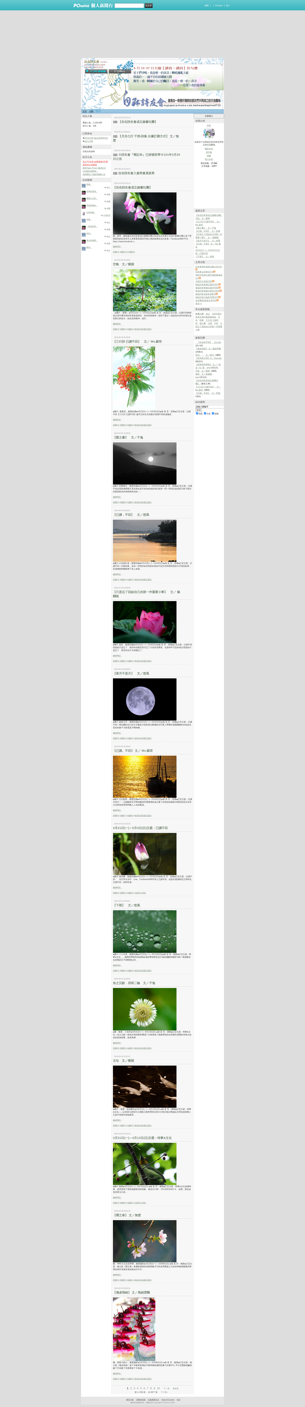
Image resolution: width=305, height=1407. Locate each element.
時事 (202, 320)
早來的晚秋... (91, 205)
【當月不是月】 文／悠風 (131, 673)
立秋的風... (90, 212)
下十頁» (164, 1392)
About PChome (168, 1400)
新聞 (206, 5)
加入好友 (209, 159)
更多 (198, 303)
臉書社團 (199, 314)
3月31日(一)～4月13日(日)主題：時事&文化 (142, 1138)
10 (158, 1388)
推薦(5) (123, 329)
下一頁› (167, 1388)
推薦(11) (123, 252)
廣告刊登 (130, 1400)
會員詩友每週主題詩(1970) (207, 291)
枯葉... (89, 219)
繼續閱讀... (117, 247)
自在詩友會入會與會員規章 (136, 173)
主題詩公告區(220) (203, 281)
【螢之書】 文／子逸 (128, 437)
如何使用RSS (101, 138)
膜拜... (89, 247)
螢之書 (203, 323)
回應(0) (116, 502)
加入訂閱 (89, 141)
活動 (91, 111)
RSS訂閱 (89, 138)
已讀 (210, 323)
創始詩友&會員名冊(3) (205, 294)
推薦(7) (123, 815)
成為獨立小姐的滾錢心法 (94, 174)
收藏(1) (130, 1280)
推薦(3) (123, 1048)
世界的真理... (91, 191)
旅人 (108, 187)
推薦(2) (123, 661)
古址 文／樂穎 (123, 1060)
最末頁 (176, 1388)
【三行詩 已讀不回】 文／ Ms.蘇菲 (137, 341)
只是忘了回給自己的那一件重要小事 (208, 326)
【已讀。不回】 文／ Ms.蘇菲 (133, 750)
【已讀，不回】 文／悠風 (131, 514)
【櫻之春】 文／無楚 (127, 1215)
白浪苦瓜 (106, 215)
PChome (219, 5)
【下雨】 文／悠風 (126, 905)
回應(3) (116, 1203)
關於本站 (209, 149)
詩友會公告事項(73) (204, 272)
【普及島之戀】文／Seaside (208, 358)
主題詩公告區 (140, 893)
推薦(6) (123, 580)
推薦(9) (123, 425)
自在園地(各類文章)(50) (206, 300)
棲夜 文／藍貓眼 (203, 374)
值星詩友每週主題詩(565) (207, 288)
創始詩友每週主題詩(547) (207, 284)
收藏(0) (131, 252)
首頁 (85, 111)
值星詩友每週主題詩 (143, 580)
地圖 (209, 156)
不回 (216, 323)
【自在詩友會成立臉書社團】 (138, 121)
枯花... (89, 233)
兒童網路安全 (153, 1400)
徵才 (179, 1400)
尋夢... (89, 184)
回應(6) (116, 893)
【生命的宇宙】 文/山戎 (208, 342)
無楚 (108, 194)
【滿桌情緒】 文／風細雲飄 (131, 1292)
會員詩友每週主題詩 (143, 329)
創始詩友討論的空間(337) (207, 297)
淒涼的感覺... (91, 240)
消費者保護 (141, 1400)
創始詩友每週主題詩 (143, 1280)
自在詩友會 (91, 61)
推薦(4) (123, 738)
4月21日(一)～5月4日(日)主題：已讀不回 (140, 828)
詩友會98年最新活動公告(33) (208, 267)
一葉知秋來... (91, 226)
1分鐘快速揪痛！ (90, 171)
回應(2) (116, 425)
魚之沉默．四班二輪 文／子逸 (134, 983)
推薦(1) (123, 1125)
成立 (208, 314)
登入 (228, 5)
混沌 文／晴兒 (204, 355)
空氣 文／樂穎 (123, 264)
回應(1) (116, 252)
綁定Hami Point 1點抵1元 (94, 168)
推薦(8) (123, 502)
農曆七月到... (91, 198)
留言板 (209, 152)
